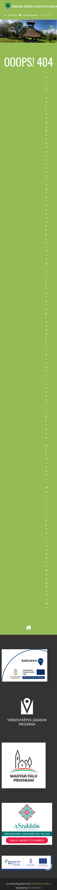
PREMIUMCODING (40, 883)
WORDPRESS (34, 887)
